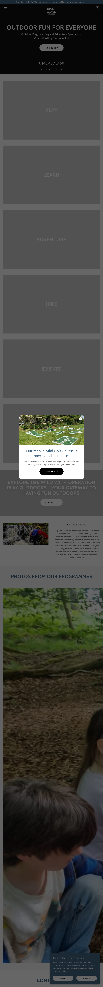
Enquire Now (51, 471)
